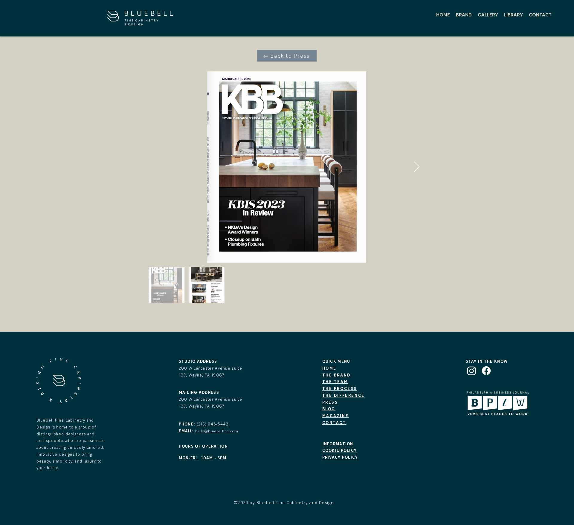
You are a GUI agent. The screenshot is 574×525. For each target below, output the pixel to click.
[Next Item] (416, 167)
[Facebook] (486, 370)
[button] (464, 14)
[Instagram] (471, 370)
